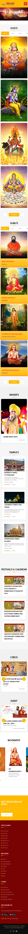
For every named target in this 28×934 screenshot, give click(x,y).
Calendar (4, 866)
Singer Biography (6, 864)
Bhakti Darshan (16, 926)
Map (14, 484)
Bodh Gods (5, 835)
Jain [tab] (13, 33)
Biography (4, 897)
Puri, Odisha (7, 514)
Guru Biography (6, 861)
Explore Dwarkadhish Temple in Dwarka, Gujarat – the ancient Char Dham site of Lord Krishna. (14, 545)
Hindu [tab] (5, 33)
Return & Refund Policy (8, 894)
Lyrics (3, 868)
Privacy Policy (5, 889)
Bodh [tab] (20, 33)
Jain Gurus (5, 843)
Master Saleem (8, 437)
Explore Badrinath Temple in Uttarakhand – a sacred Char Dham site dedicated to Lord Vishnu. (14, 479)
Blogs (3, 875)
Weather (8, 484)
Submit (7, 814)
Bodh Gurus (5, 845)
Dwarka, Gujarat (8, 548)
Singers (4, 859)
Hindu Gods (5, 831)
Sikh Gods (4, 838)
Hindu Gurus (5, 840)
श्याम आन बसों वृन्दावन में (12, 684)
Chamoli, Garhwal (8, 482)
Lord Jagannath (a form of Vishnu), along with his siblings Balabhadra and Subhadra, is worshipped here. (14, 511)
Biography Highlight (7, 899)
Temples (4, 871)
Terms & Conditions (7, 892)
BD (22, 927)
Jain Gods (4, 833)
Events (4, 873)
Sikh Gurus (5, 847)
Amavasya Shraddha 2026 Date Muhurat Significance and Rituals (14, 636)
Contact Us (5, 887)
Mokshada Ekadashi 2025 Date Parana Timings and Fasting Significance (13, 613)
